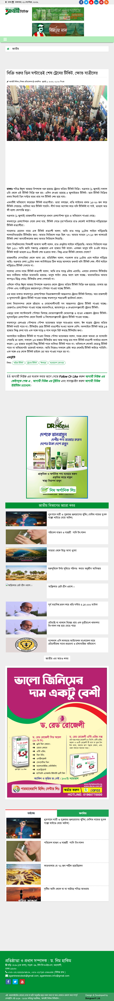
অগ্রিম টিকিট (18, 363)
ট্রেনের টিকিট (32, 363)
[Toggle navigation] (5, 39)
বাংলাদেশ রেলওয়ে (57, 363)
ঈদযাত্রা (43, 363)
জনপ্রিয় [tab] (83, 813)
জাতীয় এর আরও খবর (57, 658)
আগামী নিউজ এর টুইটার (47, 381)
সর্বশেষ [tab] (31, 813)
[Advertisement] (59, 60)
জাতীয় (15, 48)
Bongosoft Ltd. (93, 998)
